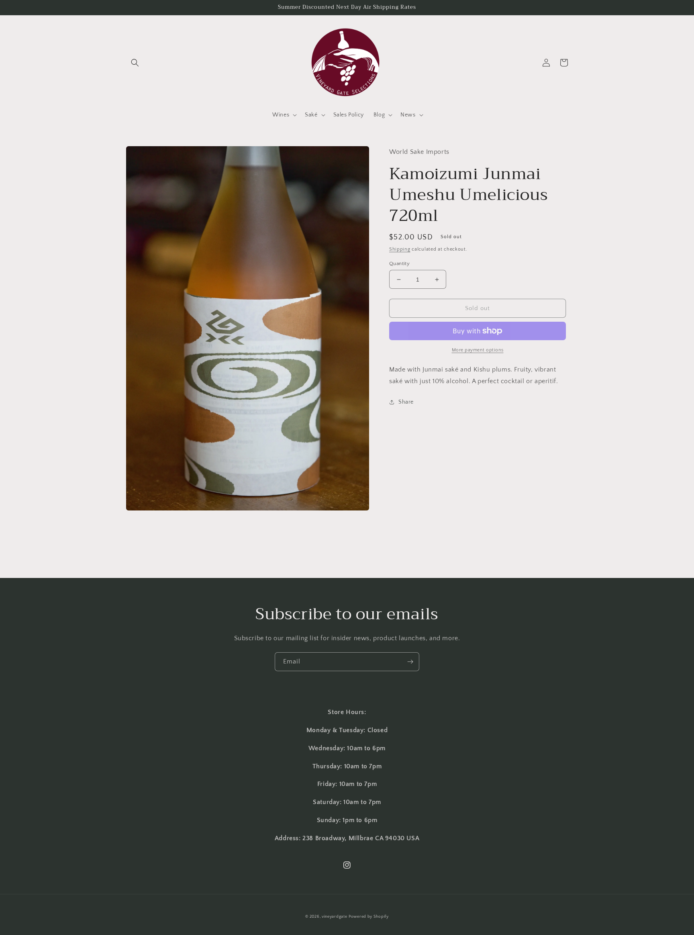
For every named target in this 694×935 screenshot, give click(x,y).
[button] (135, 62)
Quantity (399, 263)
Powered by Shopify (369, 917)
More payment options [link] (478, 350)
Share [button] (406, 402)
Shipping (399, 249)
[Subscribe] (410, 661)
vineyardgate (334, 917)
